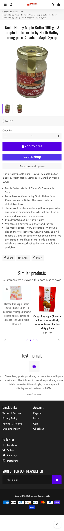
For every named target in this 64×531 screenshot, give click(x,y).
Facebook (12, 445)
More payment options (32, 166)
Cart (35, 423)
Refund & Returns (12, 423)
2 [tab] (30, 340)
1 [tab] (27, 340)
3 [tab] (33, 340)
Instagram (12, 461)
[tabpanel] (16, 305)
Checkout (38, 429)
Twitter (10, 450)
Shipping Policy (11, 429)
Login (36, 418)
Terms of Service (11, 413)
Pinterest (11, 455)
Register (37, 413)
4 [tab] (36, 340)
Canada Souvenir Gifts (12, 11)
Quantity (6, 130)
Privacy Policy (9, 418)
